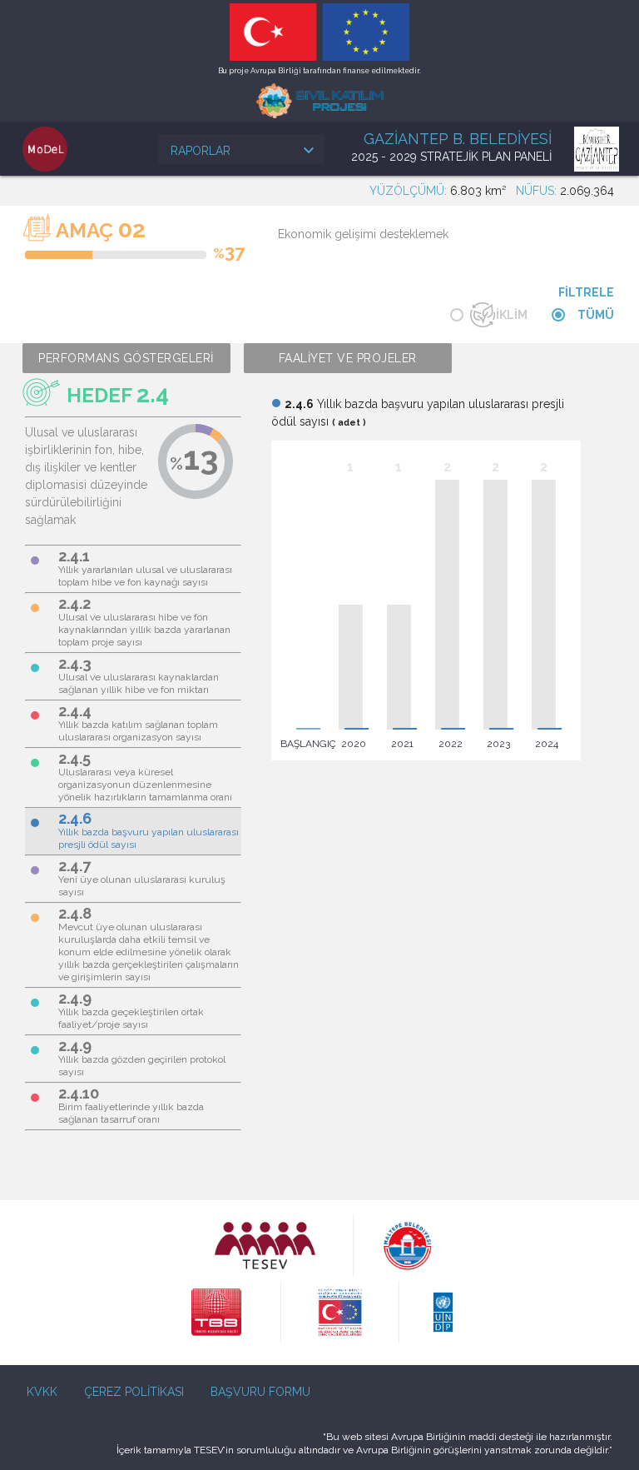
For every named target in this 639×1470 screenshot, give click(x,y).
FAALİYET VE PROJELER (348, 358)
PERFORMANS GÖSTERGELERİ (126, 358)
